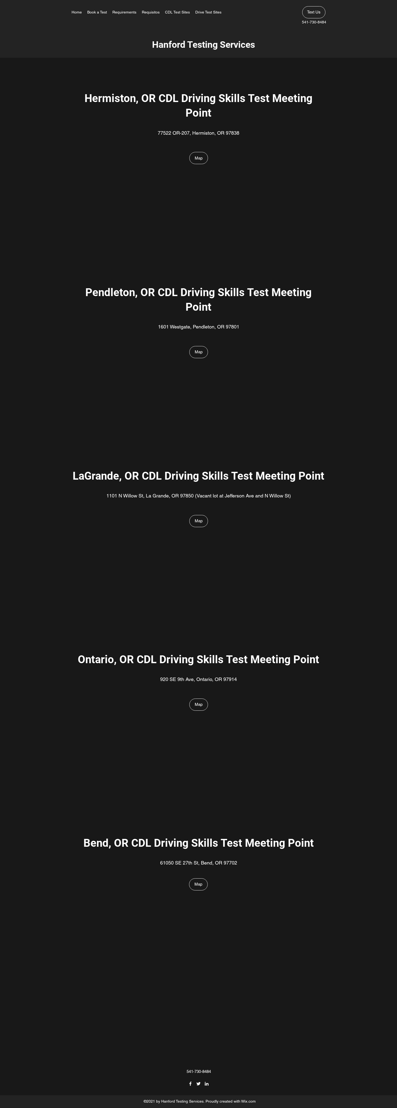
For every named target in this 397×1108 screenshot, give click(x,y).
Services (237, 44)
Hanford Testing (186, 44)
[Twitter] (198, 1083)
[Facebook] (190, 1083)
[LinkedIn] (206, 1083)
